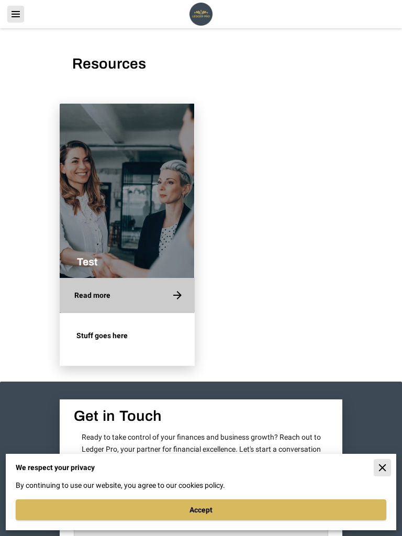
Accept (201, 510)
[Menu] (15, 14)
